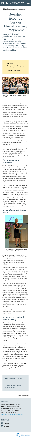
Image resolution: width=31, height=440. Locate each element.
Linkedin (6, 426)
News (6, 8)
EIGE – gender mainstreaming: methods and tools (13, 386)
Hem (4, 8)
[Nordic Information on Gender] (12, 3)
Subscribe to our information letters (12, 414)
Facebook (6, 423)
